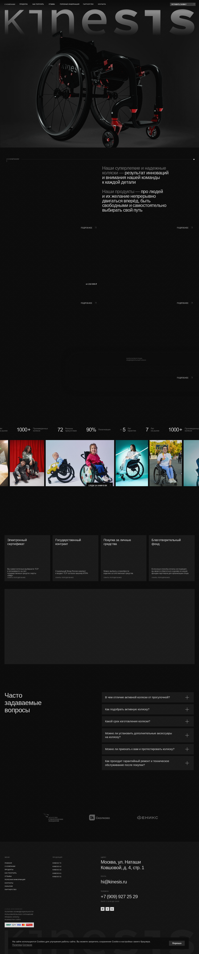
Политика (17, 945)
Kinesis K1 (57, 873)
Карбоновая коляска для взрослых (111, 366)
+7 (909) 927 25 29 (119, 896)
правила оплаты (12, 917)
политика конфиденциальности (19, 912)
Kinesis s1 (57, 876)
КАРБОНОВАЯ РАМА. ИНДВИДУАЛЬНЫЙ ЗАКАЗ (136, 359)
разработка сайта (13, 919)
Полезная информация (15, 879)
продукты (23, 4)
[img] (148, 259)
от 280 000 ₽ (91, 359)
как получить (38, 4)
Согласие (27, 945)
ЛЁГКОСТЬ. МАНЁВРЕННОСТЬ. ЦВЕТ (41, 359)
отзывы (52, 4)
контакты (102, 4)
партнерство (88, 4)
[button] (183, 4)
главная (8, 863)
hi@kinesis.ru (114, 881)
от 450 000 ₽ (187, 359)
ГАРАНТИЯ (9, 886)
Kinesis (112, 359)
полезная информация (69, 4)
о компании (10, 4)
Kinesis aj (57, 866)
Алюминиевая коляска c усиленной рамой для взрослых (21, 366)
